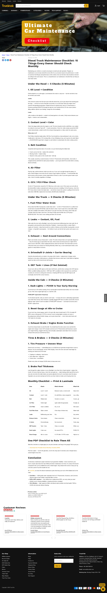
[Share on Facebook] (3, 60)
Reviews (19, 1)
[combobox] (50, 6)
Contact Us (31, 560)
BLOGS (66, 10)
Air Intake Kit (5, 560)
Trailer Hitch (5, 573)
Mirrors (3, 569)
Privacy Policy (31, 569)
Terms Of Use (31, 571)
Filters (3, 567)
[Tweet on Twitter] (5, 60)
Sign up (57, 566)
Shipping (9, 1)
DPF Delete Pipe (6, 565)
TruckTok (31, 470)
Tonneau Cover (6, 571)
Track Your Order (6, 578)
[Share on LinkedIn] (8, 60)
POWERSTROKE (25, 10)
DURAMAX (14, 10)
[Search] (86, 6)
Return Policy (31, 567)
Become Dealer (6, 558)
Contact (14, 1)
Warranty (4, 1)
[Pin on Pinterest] (10, 60)
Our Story (30, 573)
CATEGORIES (37, 10)
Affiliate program (6, 556)
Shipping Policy (32, 565)
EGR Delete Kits (6, 563)
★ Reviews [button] (105, 298)
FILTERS (47, 10)
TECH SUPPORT (56, 10)
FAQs (29, 558)
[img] (54, 509)
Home (3, 55)
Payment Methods (32, 563)
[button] (84, 6)
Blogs (29, 556)
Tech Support (31, 575)
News (7, 55)
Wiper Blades (5, 575)
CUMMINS (5, 10)
